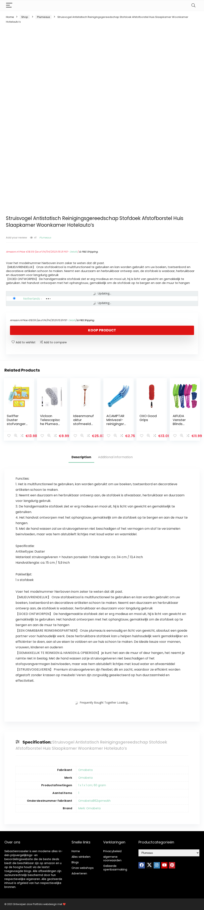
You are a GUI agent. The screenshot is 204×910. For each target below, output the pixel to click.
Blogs (75, 862)
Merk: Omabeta (89, 808)
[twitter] (149, 865)
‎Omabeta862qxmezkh (94, 801)
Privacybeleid (112, 851)
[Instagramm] (157, 865)
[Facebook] (141, 865)
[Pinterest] (172, 865)
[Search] (193, 5)
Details (73, 251)
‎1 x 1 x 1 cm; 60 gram (92, 785)
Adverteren (79, 873)
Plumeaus (43, 17)
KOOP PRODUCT (102, 330)
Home (10, 17)
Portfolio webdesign (45, 904)
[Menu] (9, 5)
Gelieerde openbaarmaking (115, 867)
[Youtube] (164, 865)
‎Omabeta (85, 770)
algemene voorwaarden (112, 858)
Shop (24, 17)
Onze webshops (83, 868)
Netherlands (31, 298)
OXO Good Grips (148, 417)
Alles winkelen (81, 857)
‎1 (78, 793)
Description (81, 457)
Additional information (115, 457)
